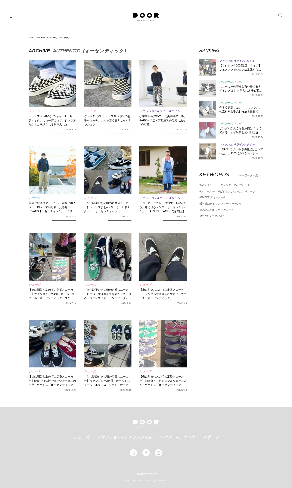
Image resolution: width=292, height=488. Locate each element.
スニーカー (208, 191)
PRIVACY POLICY (146, 474)
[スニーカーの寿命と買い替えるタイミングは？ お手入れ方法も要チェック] (207, 88)
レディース (243, 185)
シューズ (81, 436)
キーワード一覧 (248, 175)
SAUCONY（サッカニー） (217, 209)
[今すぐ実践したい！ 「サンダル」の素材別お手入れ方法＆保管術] (207, 109)
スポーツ (211, 436)
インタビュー (209, 185)
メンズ (227, 185)
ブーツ (251, 191)
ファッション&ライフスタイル (124, 436)
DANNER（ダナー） (213, 197)
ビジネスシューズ (231, 191)
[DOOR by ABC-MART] (146, 17)
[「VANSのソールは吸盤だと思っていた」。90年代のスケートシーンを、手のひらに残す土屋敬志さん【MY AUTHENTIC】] (207, 151)
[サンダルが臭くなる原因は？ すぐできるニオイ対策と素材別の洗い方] (207, 130)
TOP (31, 37)
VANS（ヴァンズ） (213, 215)
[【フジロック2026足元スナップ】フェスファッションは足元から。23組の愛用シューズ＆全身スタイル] (207, 67)
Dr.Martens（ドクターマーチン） (221, 203)
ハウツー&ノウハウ (177, 436)
